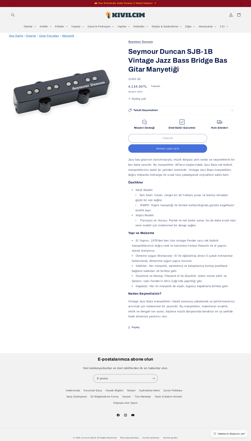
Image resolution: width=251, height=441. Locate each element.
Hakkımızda (73, 390)
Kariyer (126, 396)
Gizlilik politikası (151, 438)
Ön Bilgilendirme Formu (104, 396)
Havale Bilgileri (114, 390)
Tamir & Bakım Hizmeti (168, 396)
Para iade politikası (129, 438)
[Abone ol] (154, 378)
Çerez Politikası (173, 390)
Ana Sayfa (16, 35)
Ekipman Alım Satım (125, 403)
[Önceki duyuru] (10, 3)
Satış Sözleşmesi (76, 396)
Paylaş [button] (136, 327)
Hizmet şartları (170, 438)
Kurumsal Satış (93, 390)
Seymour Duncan (140, 41)
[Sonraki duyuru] (241, 3)
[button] (13, 15)
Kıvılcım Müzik (88, 438)
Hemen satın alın (167, 148)
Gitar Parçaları (49, 35)
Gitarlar (31, 35)
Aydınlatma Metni (149, 390)
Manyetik (68, 35)
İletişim (131, 390)
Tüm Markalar (143, 396)
